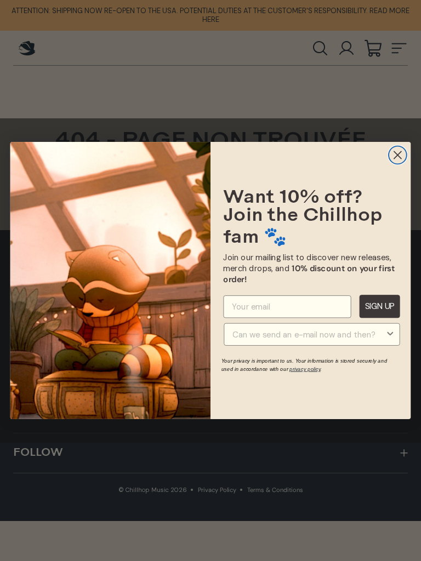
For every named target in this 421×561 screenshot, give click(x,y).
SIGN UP (379, 306)
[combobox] (308, 334)
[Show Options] (390, 334)
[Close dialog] (398, 155)
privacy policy (304, 368)
